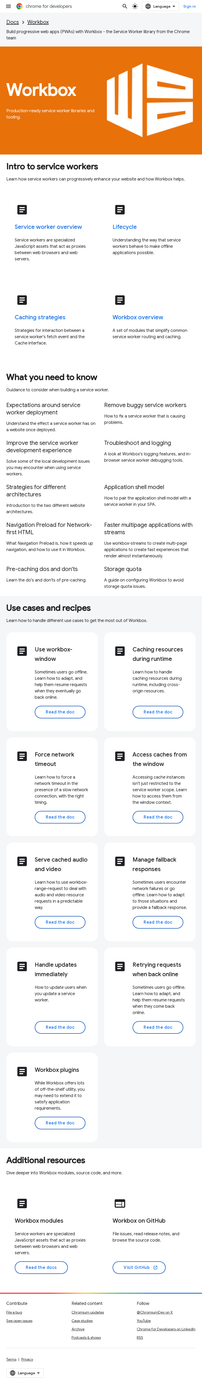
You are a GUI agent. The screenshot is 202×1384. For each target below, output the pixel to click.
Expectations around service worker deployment (43, 409)
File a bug (14, 1312)
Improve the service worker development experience (42, 446)
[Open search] (125, 6)
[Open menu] (8, 6)
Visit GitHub (141, 1267)
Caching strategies (40, 317)
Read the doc (60, 712)
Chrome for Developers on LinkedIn (166, 1329)
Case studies (82, 1320)
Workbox (38, 22)
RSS (140, 1337)
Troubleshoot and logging (137, 442)
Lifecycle (125, 226)
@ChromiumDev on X (155, 1312)
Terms (11, 1359)
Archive (78, 1329)
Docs (12, 22)
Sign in (189, 6)
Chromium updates (88, 1312)
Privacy (27, 1359)
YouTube (144, 1320)
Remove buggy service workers (145, 405)
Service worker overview (48, 226)
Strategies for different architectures (36, 490)
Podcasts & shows (86, 1337)
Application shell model (134, 487)
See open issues (19, 1320)
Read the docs (41, 1267)
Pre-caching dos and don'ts (42, 569)
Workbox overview (138, 317)
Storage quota (123, 569)
